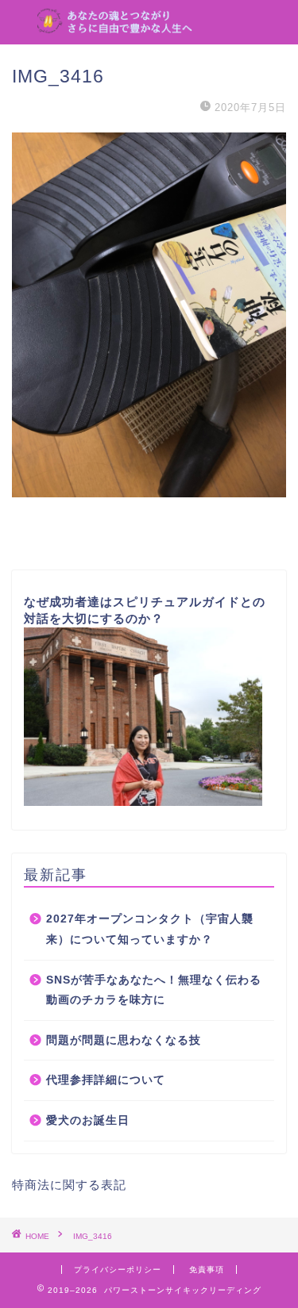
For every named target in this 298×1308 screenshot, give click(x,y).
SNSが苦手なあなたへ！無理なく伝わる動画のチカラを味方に (153, 990)
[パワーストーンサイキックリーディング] (149, 23)
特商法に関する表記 (69, 1184)
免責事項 (206, 1269)
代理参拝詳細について (105, 1080)
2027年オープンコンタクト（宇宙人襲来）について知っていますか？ (149, 929)
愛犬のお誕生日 (88, 1120)
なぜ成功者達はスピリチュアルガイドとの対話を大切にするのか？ (144, 610)
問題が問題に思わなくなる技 (123, 1040)
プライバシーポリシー (117, 1269)
